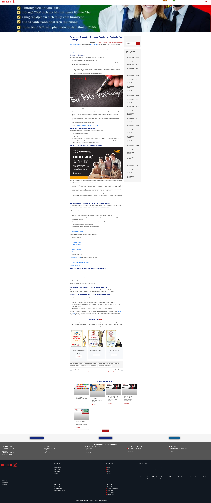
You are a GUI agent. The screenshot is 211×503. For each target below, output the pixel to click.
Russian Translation (192, 467)
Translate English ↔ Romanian (131, 137)
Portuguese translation (77, 363)
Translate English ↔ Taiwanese (131, 177)
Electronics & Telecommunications (112, 488)
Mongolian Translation (162, 472)
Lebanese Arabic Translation (153, 476)
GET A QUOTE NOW (74, 52)
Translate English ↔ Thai (132, 79)
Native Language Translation (116, 42)
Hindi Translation (182, 472)
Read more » (94, 404)
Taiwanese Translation (156, 467)
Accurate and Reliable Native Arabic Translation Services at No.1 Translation (81, 423)
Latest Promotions (4, 480)
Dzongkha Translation (202, 472)
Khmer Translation (155, 472)
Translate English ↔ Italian (132, 165)
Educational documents (77, 247)
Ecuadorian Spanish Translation (164, 474)
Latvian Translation (197, 474)
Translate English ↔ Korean (133, 64)
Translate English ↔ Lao (132, 82)
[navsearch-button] (206, 1)
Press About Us (4, 474)
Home (160, 1)
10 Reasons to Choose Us (58, 484)
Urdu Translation (169, 472)
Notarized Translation (57, 469)
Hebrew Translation (142, 472)
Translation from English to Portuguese (80, 262)
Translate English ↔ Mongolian (131, 158)
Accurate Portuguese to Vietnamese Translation (87, 125)
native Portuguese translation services (88, 365)
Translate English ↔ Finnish (133, 169)
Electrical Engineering (110, 492)
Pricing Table (56, 473)
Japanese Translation (164, 467)
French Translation (178, 467)
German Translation (185, 467)
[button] (105, 431)
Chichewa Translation (203, 476)
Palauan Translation (150, 478)
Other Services (180, 1)
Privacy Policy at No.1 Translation (59, 490)
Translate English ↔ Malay (132, 118)
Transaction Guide (57, 475)
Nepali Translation (188, 472)
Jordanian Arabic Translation (181, 474)
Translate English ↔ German (133, 71)
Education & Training (110, 484)
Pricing (165, 1)
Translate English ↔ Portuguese (131, 91)
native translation (84, 200)
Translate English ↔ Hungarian (131, 153)
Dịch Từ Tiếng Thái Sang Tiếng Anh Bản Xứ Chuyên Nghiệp (97, 400)
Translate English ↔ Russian (133, 75)
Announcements (4, 484)
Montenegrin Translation (142, 478)
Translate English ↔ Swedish (133, 106)
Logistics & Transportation (111, 475)
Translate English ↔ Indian (132, 161)
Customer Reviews (5, 482)
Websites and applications (77, 251)
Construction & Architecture (111, 486)
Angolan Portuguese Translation (153, 474)
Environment (109, 473)
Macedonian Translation (187, 476)
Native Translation (57, 471)
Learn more (79, 356)
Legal (108, 469)
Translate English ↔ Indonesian (131, 114)
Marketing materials (76, 249)
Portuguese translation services (105, 365)
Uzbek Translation (176, 472)
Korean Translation (171, 467)
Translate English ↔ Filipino (133, 110)
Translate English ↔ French (132, 68)
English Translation (142, 467)
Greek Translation (190, 474)
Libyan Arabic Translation (170, 476)
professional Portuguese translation (106, 363)
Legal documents (76, 239)
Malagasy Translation (195, 476)
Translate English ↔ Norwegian (131, 141)
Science (108, 471)
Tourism (108, 467)
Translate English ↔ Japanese (133, 61)
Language (188, 1)
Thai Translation (198, 467)
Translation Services (57, 467)
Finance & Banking (110, 490)
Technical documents (76, 242)
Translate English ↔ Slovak (132, 149)
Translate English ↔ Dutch (132, 121)
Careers (3, 478)
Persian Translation (149, 472)
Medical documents (76, 244)
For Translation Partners (58, 488)
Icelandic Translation (173, 474)
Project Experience (57, 482)
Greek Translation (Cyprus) (158, 478)
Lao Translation (204, 467)
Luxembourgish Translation (179, 476)
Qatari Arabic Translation (167, 478)
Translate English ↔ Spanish (133, 95)
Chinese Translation (149, 467)
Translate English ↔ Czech (132, 102)
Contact (195, 1)
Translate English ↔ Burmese (133, 125)
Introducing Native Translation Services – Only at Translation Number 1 (81, 399)
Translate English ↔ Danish (132, 132)
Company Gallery (4, 476)
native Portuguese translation (90, 363)
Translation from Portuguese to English (80, 260)
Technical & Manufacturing (111, 482)
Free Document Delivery (77, 231)
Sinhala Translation (162, 476)
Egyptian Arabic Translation (143, 474)
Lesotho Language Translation (143, 476)
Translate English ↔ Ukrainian (133, 129)
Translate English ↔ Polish (132, 99)
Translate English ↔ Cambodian (131, 87)
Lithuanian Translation (203, 474)
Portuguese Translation (101, 42)
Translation (172, 1)
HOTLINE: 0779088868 (75, 265)
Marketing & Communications (111, 494)
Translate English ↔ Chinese (133, 57)
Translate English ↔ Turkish (133, 145)
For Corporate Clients (57, 486)
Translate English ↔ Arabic (132, 172)
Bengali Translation (195, 472)
